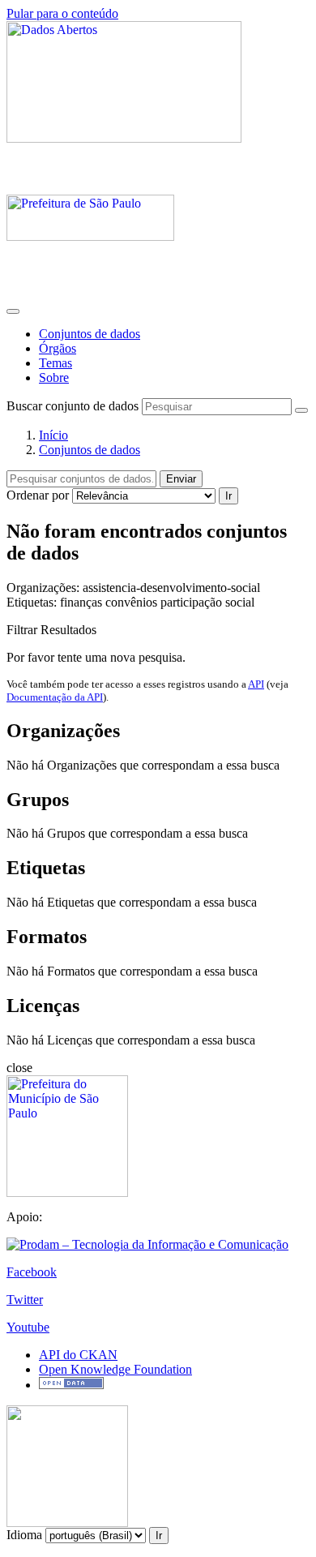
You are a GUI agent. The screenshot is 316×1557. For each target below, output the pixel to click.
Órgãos (57, 348)
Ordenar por (37, 495)
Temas (55, 363)
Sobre (54, 377)
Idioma (24, 1535)
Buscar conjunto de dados (72, 406)
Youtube (27, 1327)
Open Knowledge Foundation (115, 1369)
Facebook (31, 1272)
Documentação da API (54, 697)
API (256, 684)
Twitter (24, 1299)
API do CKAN (78, 1355)
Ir (228, 496)
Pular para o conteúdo (62, 13)
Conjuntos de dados (89, 334)
